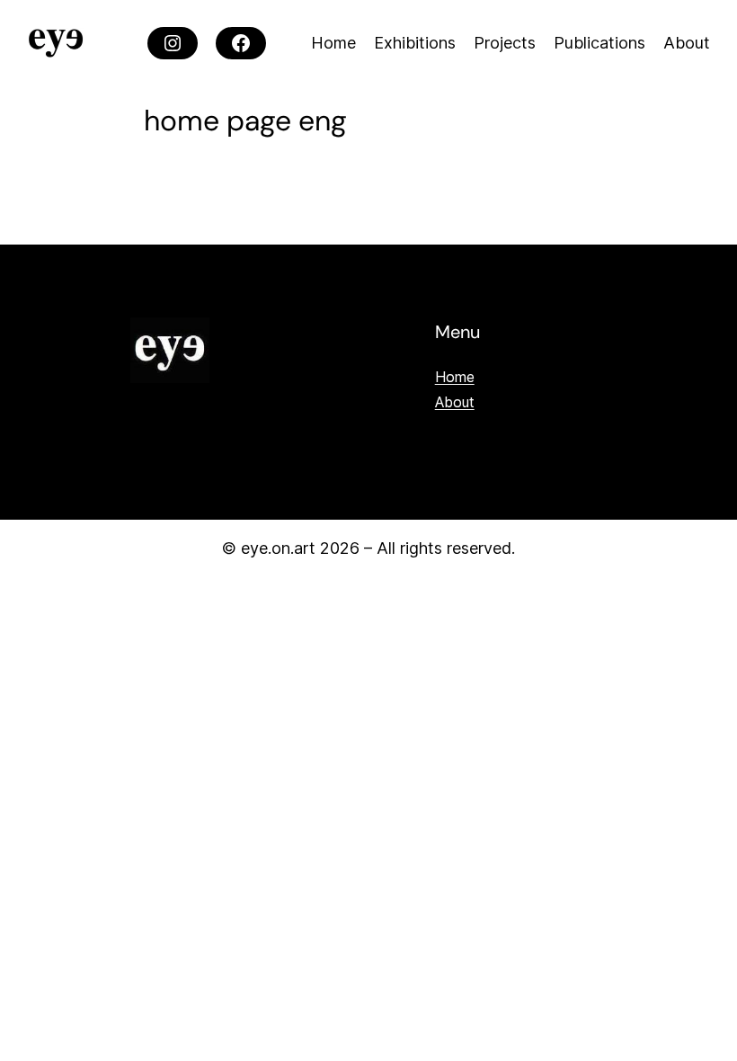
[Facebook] (241, 43)
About (455, 402)
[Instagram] (172, 43)
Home (455, 377)
